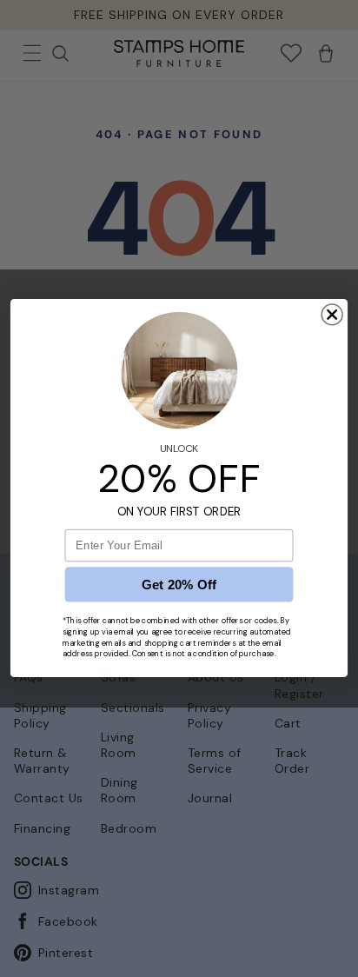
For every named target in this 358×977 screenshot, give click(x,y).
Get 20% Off (179, 585)
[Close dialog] (332, 314)
